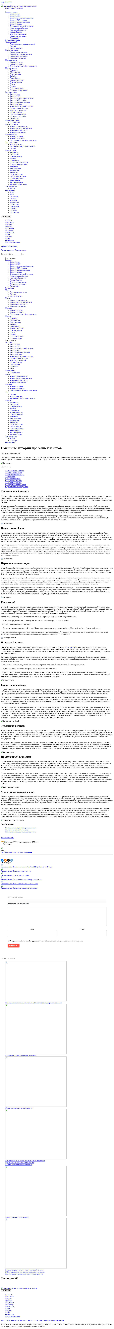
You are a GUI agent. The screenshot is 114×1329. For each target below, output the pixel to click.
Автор (30, 1320)
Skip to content (6, 2)
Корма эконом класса (18, 58)
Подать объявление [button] (12, 242)
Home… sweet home (13, 473)
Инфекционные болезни (19, 28)
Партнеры (13, 440)
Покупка (13, 208)
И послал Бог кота (12, 479)
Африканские (15, 72)
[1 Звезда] (2, 841)
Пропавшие (14, 212)
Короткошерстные (17, 80)
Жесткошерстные (16, 182)
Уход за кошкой (11, 42)
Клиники (13, 200)
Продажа (13, 210)
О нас (36, 1320)
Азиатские (14, 70)
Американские (15, 74)
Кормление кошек (16, 64)
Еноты (12, 188)
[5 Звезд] (15, 841)
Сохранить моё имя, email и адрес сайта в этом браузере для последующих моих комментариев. (46, 941)
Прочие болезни (16, 32)
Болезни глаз (14, 14)
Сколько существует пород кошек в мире (20, 828)
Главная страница (7, 250)
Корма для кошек (11, 50)
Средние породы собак (18, 164)
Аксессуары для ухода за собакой (22, 146)
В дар (12, 192)
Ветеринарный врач (16, 852)
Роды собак (14, 118)
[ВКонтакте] (2, 860)
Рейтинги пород (16, 338)
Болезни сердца (16, 24)
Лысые (12, 84)
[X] (8, 860)
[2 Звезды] (3, 841)
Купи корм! (10, 477)
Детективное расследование (16, 487)
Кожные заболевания (18, 30)
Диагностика (15, 364)
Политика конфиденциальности (51, 1320)
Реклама (23, 1320)
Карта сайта (5, 1320)
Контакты (15, 1320)
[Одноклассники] (5, 860)
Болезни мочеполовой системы (22, 18)
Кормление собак (16, 136)
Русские (13, 86)
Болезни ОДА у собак (18, 100)
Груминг (13, 198)
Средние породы (16, 414)
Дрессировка (15, 122)
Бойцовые (13, 172)
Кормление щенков (17, 138)
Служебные (14, 160)
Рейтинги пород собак (18, 184)
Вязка (12, 194)
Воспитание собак (12, 120)
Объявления (10, 190)
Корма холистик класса (18, 56)
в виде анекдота (71, 647)
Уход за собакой (11, 142)
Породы (8, 316)
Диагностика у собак (18, 114)
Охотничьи (14, 154)
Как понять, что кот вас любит (16, 830)
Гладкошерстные (16, 174)
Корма (7, 298)
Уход (7, 290)
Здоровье (8, 260)
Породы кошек (11, 68)
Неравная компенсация (14, 475)
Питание (8, 308)
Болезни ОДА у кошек (18, 20)
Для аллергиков (16, 82)
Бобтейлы (13, 76)
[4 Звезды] (14, 841)
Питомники (14, 206)
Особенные (14, 204)
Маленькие (14, 152)
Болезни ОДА (15, 350)
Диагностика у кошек (18, 34)
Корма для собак (11, 124)
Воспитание (10, 288)
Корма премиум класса (18, 52)
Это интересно (11, 186)
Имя (32, 929)
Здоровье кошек (11, 12)
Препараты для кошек (18, 36)
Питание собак (11, 134)
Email (82, 929)
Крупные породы (16, 412)
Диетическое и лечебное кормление (23, 66)
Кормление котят (16, 62)
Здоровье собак (11, 92)
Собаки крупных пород (19, 162)
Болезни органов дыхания (20, 22)
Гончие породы (15, 426)
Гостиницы (14, 196)
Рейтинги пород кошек (18, 90)
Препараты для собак (18, 116)
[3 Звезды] (8, 842)
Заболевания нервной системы (21, 26)
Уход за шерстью (16, 48)
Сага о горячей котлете (14, 471)
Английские (14, 170)
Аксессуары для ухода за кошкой (22, 44)
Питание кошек (11, 60)
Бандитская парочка (13, 481)
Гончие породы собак (18, 176)
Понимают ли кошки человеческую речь (20, 832)
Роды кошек (14, 38)
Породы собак (10, 150)
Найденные (14, 202)
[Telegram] (11, 860)
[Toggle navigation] (2, 4)
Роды (12, 368)
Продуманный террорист (15, 485)
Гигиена (13, 46)
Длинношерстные (16, 88)
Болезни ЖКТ (15, 16)
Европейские (15, 78)
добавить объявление (9, 246)
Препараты (14, 366)
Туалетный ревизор (13, 483)
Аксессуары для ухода (18, 292)
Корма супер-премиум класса (21, 54)
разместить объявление (14, 8)
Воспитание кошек (12, 40)
